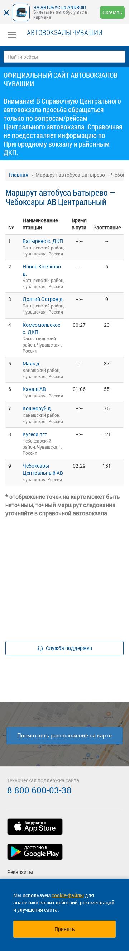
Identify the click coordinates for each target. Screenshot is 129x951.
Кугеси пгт (35, 434)
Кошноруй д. (37, 408)
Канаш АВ (34, 389)
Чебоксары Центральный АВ (43, 469)
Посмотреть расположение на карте (64, 735)
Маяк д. (32, 363)
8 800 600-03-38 (39, 790)
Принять (64, 929)
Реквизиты (20, 872)
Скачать (112, 12)
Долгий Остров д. (43, 299)
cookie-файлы (68, 895)
